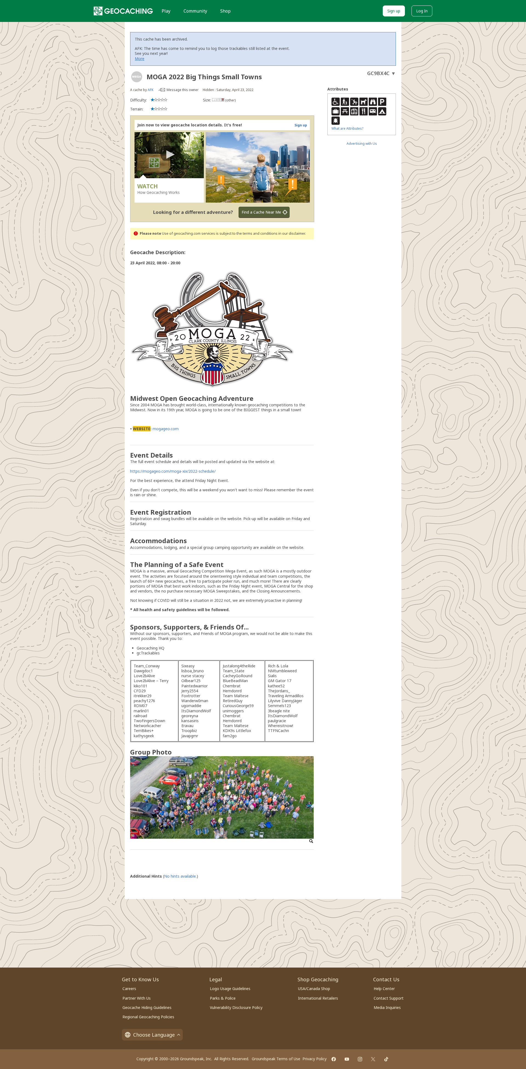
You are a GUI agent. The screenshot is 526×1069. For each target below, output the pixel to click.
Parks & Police (223, 998)
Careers (129, 988)
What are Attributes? (347, 128)
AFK (150, 89)
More (139, 58)
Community (195, 11)
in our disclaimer (291, 233)
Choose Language (154, 1034)
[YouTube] (347, 1059)
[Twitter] (373, 1059)
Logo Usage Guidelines (230, 988)
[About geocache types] (136, 76)
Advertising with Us (362, 143)
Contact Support (389, 998)
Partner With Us (136, 998)
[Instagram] (360, 1059)
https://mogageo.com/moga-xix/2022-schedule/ (173, 471)
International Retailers (318, 998)
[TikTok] (386, 1059)
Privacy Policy (314, 1058)
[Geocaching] (123, 10)
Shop (225, 11)
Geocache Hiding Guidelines (146, 1007)
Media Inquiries (387, 1007)
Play (166, 11)
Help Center (384, 988)
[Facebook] (333, 1059)
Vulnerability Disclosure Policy (236, 1007)
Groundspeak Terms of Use (276, 1058)
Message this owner (183, 89)
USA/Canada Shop (314, 988)
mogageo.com (166, 428)
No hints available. (180, 876)
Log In (422, 10)
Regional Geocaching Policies (148, 1016)
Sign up (393, 10)
